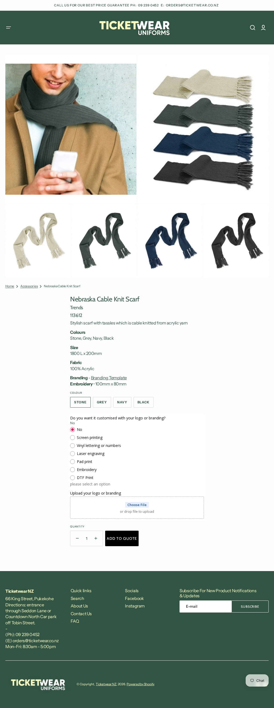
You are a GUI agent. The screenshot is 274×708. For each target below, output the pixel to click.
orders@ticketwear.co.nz (192, 5)
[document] (137, 166)
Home (9, 286)
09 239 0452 (149, 5)
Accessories (29, 286)
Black (146, 404)
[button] (8, 27)
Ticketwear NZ (106, 684)
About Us (79, 606)
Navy (124, 404)
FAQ (75, 621)
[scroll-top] (263, 697)
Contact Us (81, 613)
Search (77, 598)
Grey (104, 404)
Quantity (77, 526)
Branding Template (109, 377)
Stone (82, 404)
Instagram (135, 606)
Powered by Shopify (140, 684)
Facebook (134, 598)
